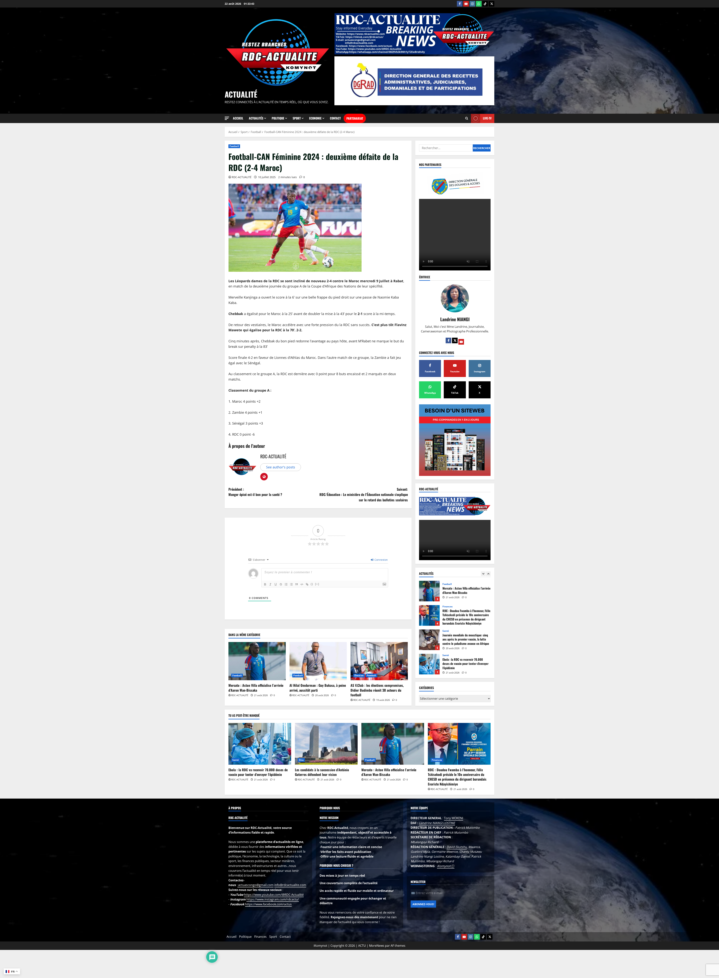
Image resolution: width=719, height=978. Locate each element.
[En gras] (265, 584)
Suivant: (363, 494)
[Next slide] (488, 573)
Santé (445, 655)
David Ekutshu (457, 847)
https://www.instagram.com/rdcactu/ (272, 899)
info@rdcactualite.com (290, 885)
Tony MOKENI (453, 818)
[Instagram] (472, 4)
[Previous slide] (483, 573)
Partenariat (354, 118)
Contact (335, 118)
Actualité (241, 94)
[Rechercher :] (446, 148)
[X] (491, 4)
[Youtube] (466, 4)
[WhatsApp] (479, 4)
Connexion (381, 559)
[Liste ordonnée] (286, 584)
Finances (447, 631)
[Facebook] (459, 4)
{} (312, 584)
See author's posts (280, 467)
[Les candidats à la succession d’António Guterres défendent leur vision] (326, 744)
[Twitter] (455, 340)
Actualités (256, 118)
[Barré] (280, 584)
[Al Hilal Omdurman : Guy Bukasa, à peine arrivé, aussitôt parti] (318, 661)
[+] (317, 584)
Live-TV (487, 118)
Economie (315, 118)
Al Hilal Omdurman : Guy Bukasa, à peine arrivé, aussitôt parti (317, 687)
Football (234, 146)
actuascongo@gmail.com (255, 885)
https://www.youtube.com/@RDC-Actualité (274, 895)
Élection (359, 675)
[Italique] (270, 584)
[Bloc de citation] (296, 584)
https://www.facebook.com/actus (268, 904)
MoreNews (376, 946)
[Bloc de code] (301, 584)
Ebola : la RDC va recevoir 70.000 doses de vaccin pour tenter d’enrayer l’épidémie (258, 772)
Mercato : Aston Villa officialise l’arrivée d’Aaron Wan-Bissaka (255, 687)
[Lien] (307, 584)
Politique (278, 118)
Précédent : (255, 492)
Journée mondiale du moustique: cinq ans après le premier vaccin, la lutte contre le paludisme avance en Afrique (429, 664)
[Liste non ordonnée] (291, 584)
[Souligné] (275, 584)
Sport (297, 118)
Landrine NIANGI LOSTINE (437, 823)
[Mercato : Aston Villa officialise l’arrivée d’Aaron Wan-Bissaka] (257, 661)
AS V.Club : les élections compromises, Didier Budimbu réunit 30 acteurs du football (377, 690)
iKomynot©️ (445, 866)
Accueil (238, 118)
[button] (227, 118)
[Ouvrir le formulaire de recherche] (466, 118)
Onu (444, 584)
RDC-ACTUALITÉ (241, 177)
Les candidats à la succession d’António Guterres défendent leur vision (429, 591)
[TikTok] (485, 4)
